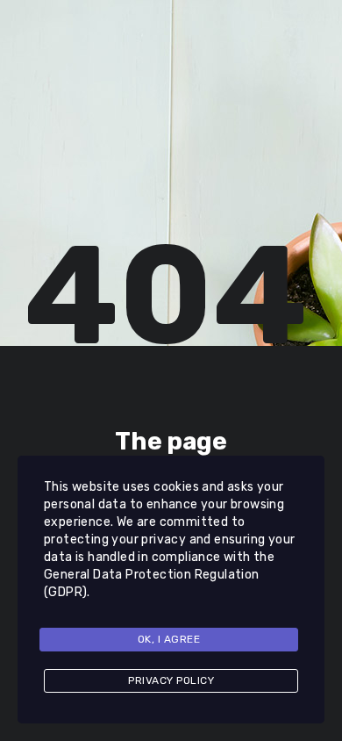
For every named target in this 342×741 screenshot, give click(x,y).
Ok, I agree (169, 639)
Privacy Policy (171, 680)
